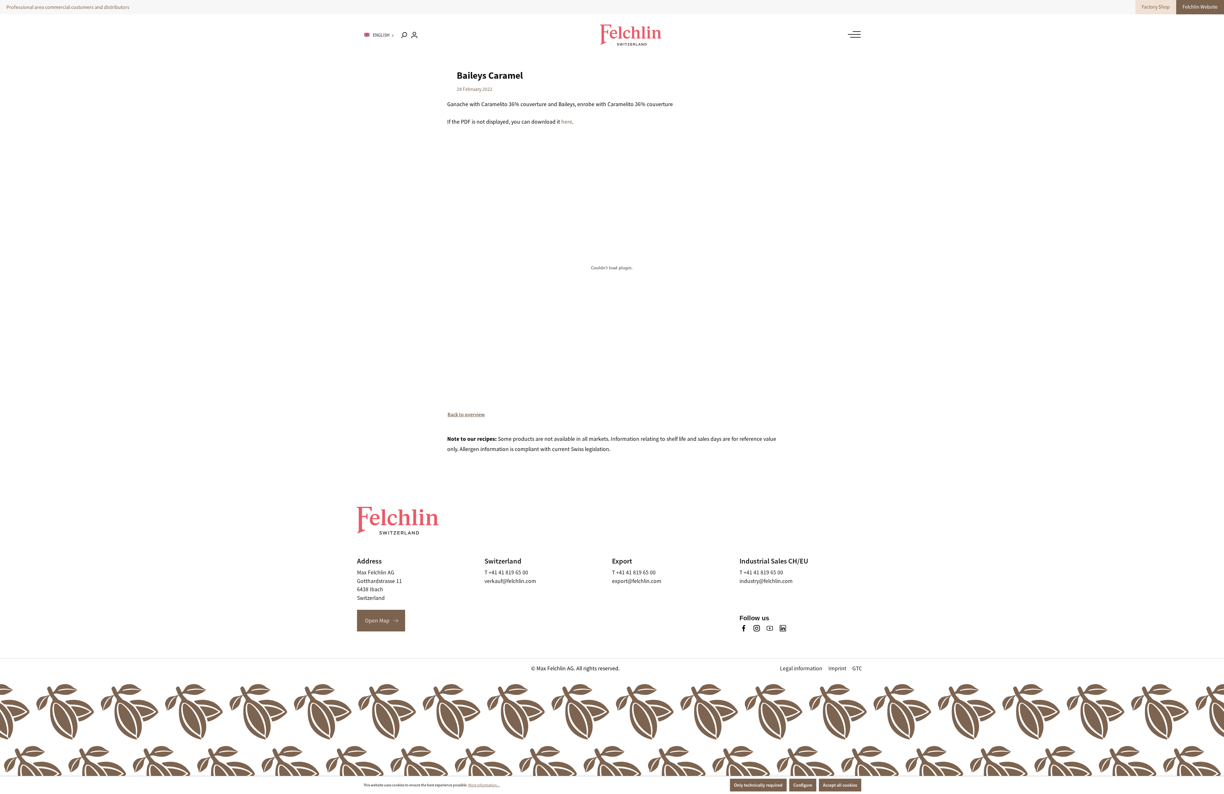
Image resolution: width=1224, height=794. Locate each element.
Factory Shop (1156, 7)
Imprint (837, 668)
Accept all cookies (840, 785)
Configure (802, 785)
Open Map (377, 620)
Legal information (801, 668)
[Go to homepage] (631, 35)
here (566, 121)
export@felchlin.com (636, 581)
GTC (857, 668)
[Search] (403, 35)
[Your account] (414, 35)
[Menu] (853, 34)
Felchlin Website (1200, 7)
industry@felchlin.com (766, 581)
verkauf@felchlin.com (510, 581)
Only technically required (758, 785)
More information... (484, 785)
